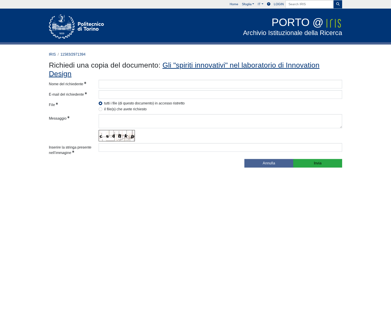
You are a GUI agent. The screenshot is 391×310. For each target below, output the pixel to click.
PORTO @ (292, 26)
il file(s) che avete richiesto (125, 109)
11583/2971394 (73, 54)
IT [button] (259, 4)
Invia (318, 163)
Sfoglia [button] (247, 4)
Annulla (269, 163)
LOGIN (279, 4)
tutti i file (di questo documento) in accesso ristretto (144, 103)
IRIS (52, 54)
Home (234, 4)
